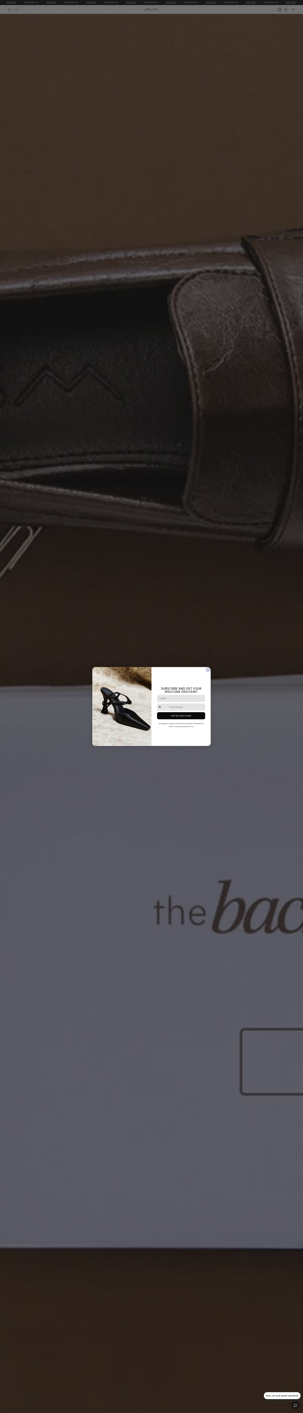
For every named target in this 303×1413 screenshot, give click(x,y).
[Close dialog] (208, 670)
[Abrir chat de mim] (295, 1405)
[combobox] (162, 707)
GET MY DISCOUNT (181, 715)
